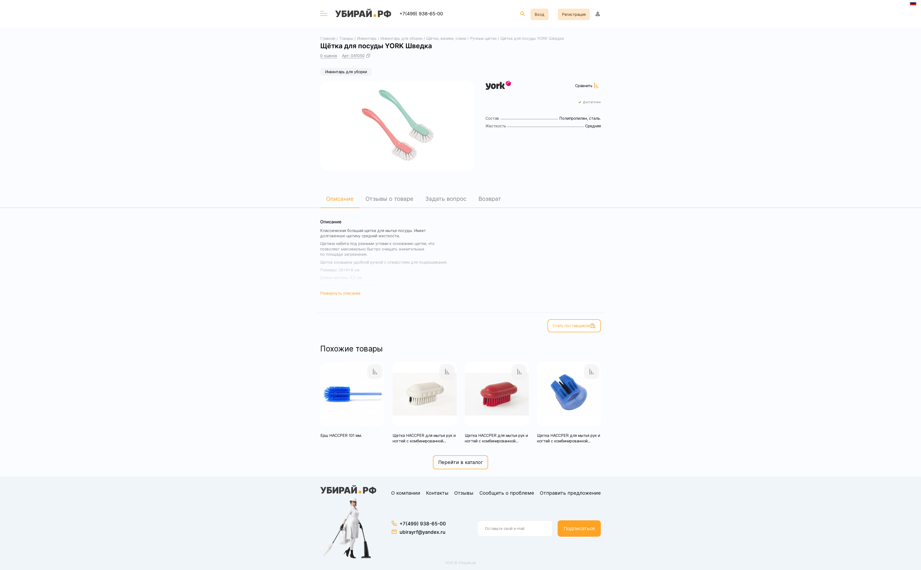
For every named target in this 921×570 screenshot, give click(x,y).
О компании (405, 493)
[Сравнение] (375, 371)
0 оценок (328, 55)
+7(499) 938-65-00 (421, 14)
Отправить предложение (570, 493)
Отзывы (463, 493)
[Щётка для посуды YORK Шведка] (397, 126)
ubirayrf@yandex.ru (422, 532)
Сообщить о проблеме (506, 493)
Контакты (437, 493)
